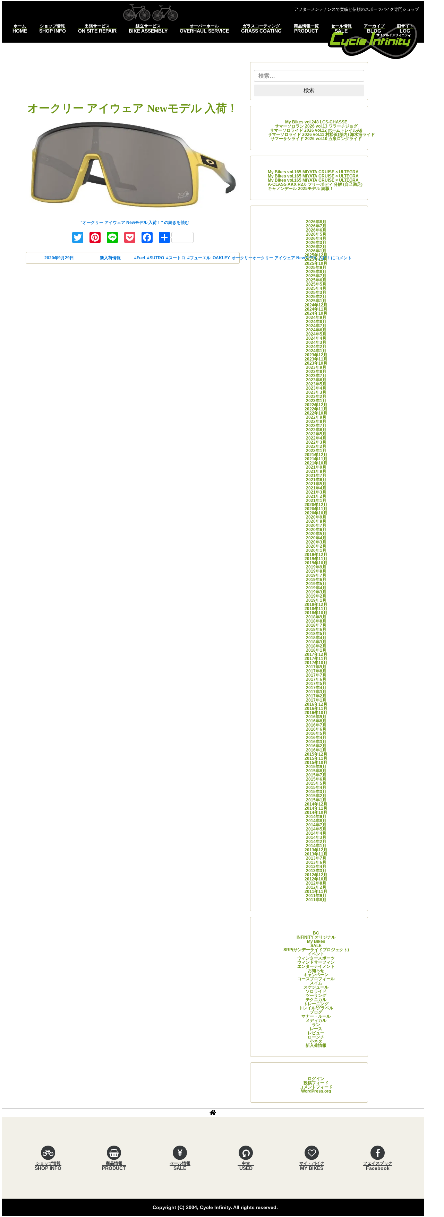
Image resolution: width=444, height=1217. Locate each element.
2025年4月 (316, 288)
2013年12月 (316, 849)
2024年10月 (316, 313)
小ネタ (316, 1041)
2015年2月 (316, 795)
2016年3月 (316, 741)
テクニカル (316, 999)
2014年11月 (316, 808)
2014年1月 (316, 845)
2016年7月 (316, 725)
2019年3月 (316, 592)
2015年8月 (316, 770)
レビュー (316, 1033)
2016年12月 (316, 704)
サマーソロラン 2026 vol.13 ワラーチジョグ (316, 126)
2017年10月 (316, 662)
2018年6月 (316, 629)
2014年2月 (316, 841)
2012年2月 (316, 887)
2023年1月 (316, 400)
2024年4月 (316, 338)
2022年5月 (316, 434)
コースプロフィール (316, 978)
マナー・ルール (316, 1016)
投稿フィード (316, 1082)
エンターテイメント (316, 966)
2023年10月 (316, 363)
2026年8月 (316, 221)
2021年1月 (316, 500)
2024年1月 (316, 350)
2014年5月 (316, 829)
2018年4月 (316, 637)
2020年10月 (316, 513)
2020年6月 (316, 529)
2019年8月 (316, 571)
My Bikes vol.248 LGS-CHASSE (316, 122)
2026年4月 (316, 238)
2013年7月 (316, 858)
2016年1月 (316, 750)
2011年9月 (316, 895)
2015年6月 (316, 779)
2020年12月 (316, 504)
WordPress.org (316, 1091)
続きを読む (134, 222)
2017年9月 (316, 666)
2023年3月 (316, 392)
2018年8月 (316, 621)
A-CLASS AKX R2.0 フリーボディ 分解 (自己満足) (315, 184)
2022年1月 (316, 450)
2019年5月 (316, 583)
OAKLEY (221, 257)
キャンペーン (316, 974)
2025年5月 (316, 284)
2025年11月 (316, 259)
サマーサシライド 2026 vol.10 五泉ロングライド (316, 138)
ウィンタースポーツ (316, 958)
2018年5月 (316, 633)
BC (316, 933)
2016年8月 (316, 721)
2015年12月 (316, 754)
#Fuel (139, 257)
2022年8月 (316, 421)
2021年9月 (316, 467)
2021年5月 (316, 483)
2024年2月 (316, 346)
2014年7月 (316, 825)
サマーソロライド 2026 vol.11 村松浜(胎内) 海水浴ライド (321, 134)
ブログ (316, 1012)
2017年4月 (316, 687)
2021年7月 (316, 475)
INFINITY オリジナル (316, 937)
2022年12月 (316, 404)
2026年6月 (316, 230)
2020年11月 (316, 508)
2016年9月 (316, 716)
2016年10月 (316, 712)
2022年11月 (316, 409)
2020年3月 (316, 542)
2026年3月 (316, 242)
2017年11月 (316, 658)
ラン (316, 1024)
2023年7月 (316, 375)
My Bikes (316, 941)
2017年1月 (316, 700)
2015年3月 (316, 791)
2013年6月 (316, 862)
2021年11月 (316, 459)
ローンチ (316, 1037)
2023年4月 (316, 388)
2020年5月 (316, 533)
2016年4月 (316, 737)
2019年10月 (316, 562)
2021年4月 (316, 488)
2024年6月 (316, 330)
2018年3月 (316, 642)
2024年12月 (316, 305)
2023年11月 (316, 359)
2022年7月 (316, 425)
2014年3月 (316, 837)
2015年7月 (316, 775)
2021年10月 (316, 463)
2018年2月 (316, 646)
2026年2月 (316, 246)
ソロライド (316, 991)
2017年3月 (316, 691)
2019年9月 (316, 567)
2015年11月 (316, 758)
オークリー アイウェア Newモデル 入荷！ (132, 108)
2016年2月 (316, 746)
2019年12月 (316, 554)
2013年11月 (316, 854)
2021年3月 (316, 492)
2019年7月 (316, 575)
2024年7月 (316, 325)
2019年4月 (316, 587)
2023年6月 (316, 379)
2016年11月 (316, 708)
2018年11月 (316, 608)
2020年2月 (316, 546)
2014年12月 (316, 804)
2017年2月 (316, 696)
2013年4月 (316, 866)
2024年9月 (316, 317)
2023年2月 (316, 396)
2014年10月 (316, 812)
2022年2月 (316, 446)
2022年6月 (316, 429)
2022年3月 (316, 442)
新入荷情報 (110, 257)
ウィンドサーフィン (316, 962)
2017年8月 (316, 671)
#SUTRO (155, 257)
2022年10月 (316, 413)
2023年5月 (316, 384)
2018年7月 (316, 625)
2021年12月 (316, 454)
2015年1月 (316, 800)
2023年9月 (316, 367)
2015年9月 (316, 766)
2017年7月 (316, 675)
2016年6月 (316, 729)
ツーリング (316, 995)
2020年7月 (316, 525)
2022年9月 (316, 417)
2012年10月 (316, 879)
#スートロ (175, 257)
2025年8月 (316, 271)
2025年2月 (316, 296)
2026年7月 (316, 226)
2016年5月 (316, 733)
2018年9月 (316, 617)
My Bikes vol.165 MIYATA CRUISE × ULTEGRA (313, 171)
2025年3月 (316, 292)
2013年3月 (316, 870)
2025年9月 (316, 267)
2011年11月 (316, 891)
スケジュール (316, 987)
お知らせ (316, 970)
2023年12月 (316, 355)
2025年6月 (316, 280)
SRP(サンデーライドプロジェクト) (316, 949)
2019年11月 (316, 558)
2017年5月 (316, 683)
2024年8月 (316, 321)
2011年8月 (316, 899)
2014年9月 (316, 816)
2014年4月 (316, 833)
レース (316, 1028)
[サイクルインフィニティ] (373, 40)
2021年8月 (316, 471)
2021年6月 (316, 479)
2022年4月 (316, 438)
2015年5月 (316, 783)
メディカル (316, 1020)
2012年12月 (316, 874)
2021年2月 (316, 496)
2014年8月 (316, 820)
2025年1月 (316, 300)
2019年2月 (316, 596)
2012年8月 (316, 883)
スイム (316, 983)
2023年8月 (316, 371)
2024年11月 (316, 309)
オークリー (242, 257)
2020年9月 (316, 517)
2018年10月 (316, 612)
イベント (316, 953)
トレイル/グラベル (316, 1008)
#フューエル (199, 257)
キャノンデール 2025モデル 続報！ (301, 188)
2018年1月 (316, 650)
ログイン (316, 1078)
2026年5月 (316, 234)
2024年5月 (316, 334)
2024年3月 (316, 342)
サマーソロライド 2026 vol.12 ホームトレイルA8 (316, 130)
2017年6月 (316, 679)
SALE (316, 945)
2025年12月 (316, 255)
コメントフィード (316, 1087)
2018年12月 (316, 604)
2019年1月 (316, 600)
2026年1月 (316, 251)
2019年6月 (316, 579)
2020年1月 (316, 550)
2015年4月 (316, 787)
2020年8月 (316, 521)
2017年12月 (316, 654)
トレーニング (316, 1003)
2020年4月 (316, 538)
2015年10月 (316, 762)
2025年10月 (316, 263)
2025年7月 (316, 275)
